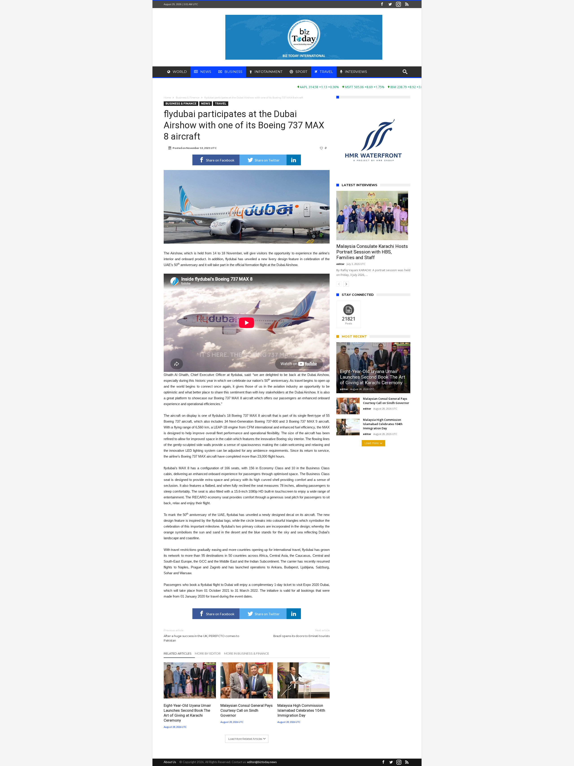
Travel (220, 103)
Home (167, 97)
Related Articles (177, 653)
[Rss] (406, 4)
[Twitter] (390, 4)
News (205, 103)
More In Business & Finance (246, 653)
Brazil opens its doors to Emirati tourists (301, 633)
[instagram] (398, 4)
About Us (170, 762)
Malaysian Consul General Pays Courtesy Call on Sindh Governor (246, 710)
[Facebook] (381, 4)
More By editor (208, 653)
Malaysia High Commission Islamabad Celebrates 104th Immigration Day (301, 710)
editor (340, 243)
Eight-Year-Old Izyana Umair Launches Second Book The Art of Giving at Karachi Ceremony (187, 712)
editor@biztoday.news (262, 762)
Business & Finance (187, 97)
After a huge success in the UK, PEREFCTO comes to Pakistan (201, 635)
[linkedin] (294, 160)
